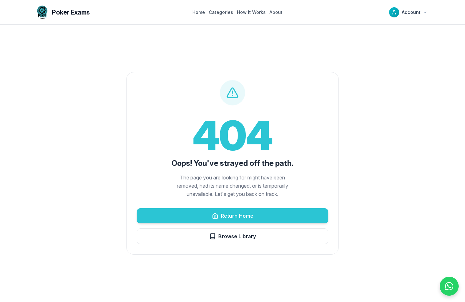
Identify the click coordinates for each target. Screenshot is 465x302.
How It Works (251, 12)
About (276, 12)
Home (198, 12)
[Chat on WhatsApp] (449, 286)
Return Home (237, 216)
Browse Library (237, 236)
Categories (221, 12)
